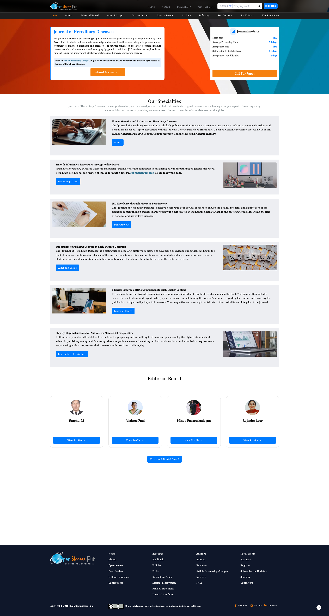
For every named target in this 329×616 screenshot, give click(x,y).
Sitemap (245, 577)
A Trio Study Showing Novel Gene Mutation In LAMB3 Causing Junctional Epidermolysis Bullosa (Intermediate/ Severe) (128, 507)
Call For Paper (245, 73)
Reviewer (202, 565)
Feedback (157, 559)
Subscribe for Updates (253, 571)
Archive (186, 15)
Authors (201, 553)
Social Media (247, 553)
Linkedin (272, 605)
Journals (204, 6)
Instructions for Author (72, 354)
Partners (245, 559)
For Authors (225, 15)
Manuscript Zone (68, 181)
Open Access (115, 565)
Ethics (155, 571)
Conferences (115, 582)
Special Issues (165, 15)
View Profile (74, 440)
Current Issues (140, 15)
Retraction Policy (162, 577)
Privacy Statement (163, 588)
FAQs (199, 582)
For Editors (247, 15)
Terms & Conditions (164, 594)
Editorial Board (90, 15)
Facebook (242, 605)
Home (151, 6)
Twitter (257, 605)
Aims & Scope (115, 15)
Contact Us (246, 582)
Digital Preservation (164, 582)
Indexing (204, 15)
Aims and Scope (67, 267)
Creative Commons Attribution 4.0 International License (176, 606)
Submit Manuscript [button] (108, 72)
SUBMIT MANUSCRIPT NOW (198, 521)
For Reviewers (270, 15)
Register (270, 6)
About (166, 6)
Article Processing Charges (212, 571)
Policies (183, 6)
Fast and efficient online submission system (144, 522)
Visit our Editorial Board (164, 459)
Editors (200, 559)
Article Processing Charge (76, 60)
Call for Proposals (119, 577)
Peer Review (121, 224)
